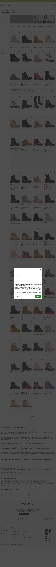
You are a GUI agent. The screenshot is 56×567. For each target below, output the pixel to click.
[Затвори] (41, 270)
